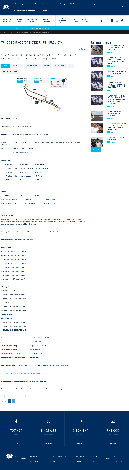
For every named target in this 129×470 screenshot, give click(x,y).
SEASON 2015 (60, 66)
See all (96, 149)
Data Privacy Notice (80, 459)
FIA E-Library (75, 20)
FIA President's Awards (63, 20)
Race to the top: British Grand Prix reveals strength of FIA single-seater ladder (116, 127)
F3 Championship (32, 66)
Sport (5, 66)
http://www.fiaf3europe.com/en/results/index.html (17, 397)
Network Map (19, 20)
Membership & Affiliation (32, 20)
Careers (106, 459)
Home (21, 28)
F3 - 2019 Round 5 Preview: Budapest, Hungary (114, 114)
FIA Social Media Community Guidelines (57, 459)
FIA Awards (44, 10)
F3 (71, 66)
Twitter (106, 20)
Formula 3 (17, 66)
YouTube (117, 20)
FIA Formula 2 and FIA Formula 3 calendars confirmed (116, 48)
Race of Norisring (10, 71)
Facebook (101, 20)
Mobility (34, 4)
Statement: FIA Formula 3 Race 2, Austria (116, 73)
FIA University (90, 4)
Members (45, 4)
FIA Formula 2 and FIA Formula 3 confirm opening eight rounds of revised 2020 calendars (116, 100)
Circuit (47, 66)
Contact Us (95, 459)
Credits (23, 459)
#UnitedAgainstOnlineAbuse (24, 10)
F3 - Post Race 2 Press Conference (115, 139)
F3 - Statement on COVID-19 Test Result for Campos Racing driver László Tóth (116, 85)
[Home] (6, 7)
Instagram (111, 20)
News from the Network (87, 20)
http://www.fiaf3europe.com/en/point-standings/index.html (21, 373)
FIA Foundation (76, 4)
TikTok (122, 20)
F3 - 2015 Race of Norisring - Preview (39, 28)
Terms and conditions (34, 459)
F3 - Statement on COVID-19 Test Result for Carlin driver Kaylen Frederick (116, 61)
